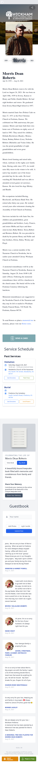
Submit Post (19, 531)
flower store (26, 323)
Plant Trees (26, 378)
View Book (10, 463)
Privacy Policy (13, 754)
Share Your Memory (14, 495)
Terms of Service (25, 754)
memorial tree (28, 320)
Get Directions (11, 378)
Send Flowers (27, 401)
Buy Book (22, 463)
